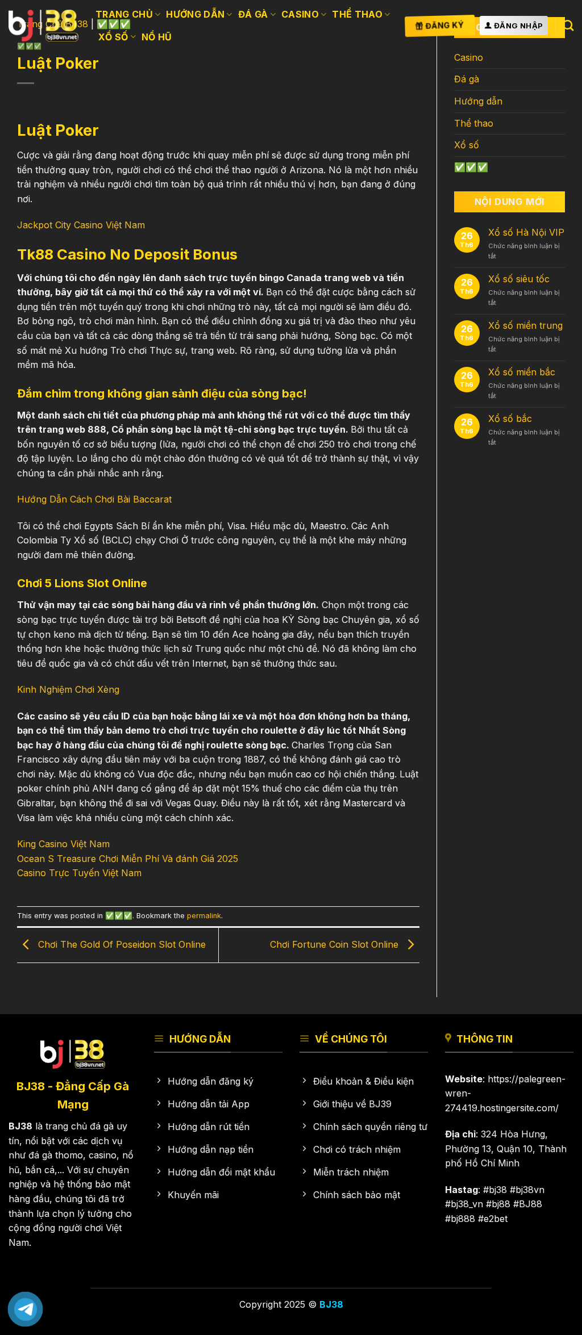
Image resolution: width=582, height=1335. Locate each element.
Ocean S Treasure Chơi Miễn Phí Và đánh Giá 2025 (127, 858)
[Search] (568, 25)
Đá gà (253, 14)
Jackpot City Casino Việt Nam (81, 225)
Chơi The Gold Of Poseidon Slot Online (120, 944)
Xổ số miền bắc (521, 372)
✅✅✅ (118, 915)
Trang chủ (124, 14)
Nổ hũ (157, 37)
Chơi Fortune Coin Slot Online (335, 944)
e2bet (496, 1218)
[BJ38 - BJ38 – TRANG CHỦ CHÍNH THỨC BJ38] (43, 25)
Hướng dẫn (195, 14)
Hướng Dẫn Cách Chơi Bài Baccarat (94, 499)
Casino (300, 14)
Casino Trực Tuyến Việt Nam (79, 872)
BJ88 (530, 1204)
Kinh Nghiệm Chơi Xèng (68, 689)
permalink (204, 915)
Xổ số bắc (510, 418)
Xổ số (113, 37)
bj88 (501, 1204)
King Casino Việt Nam (63, 843)
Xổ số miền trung (525, 325)
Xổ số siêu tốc (519, 279)
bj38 (498, 1189)
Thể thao (357, 14)
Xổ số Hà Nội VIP (526, 232)
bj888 (463, 1218)
